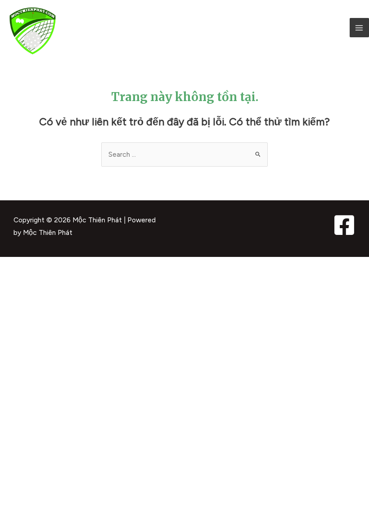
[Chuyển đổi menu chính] (359, 27)
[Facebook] (344, 225)
